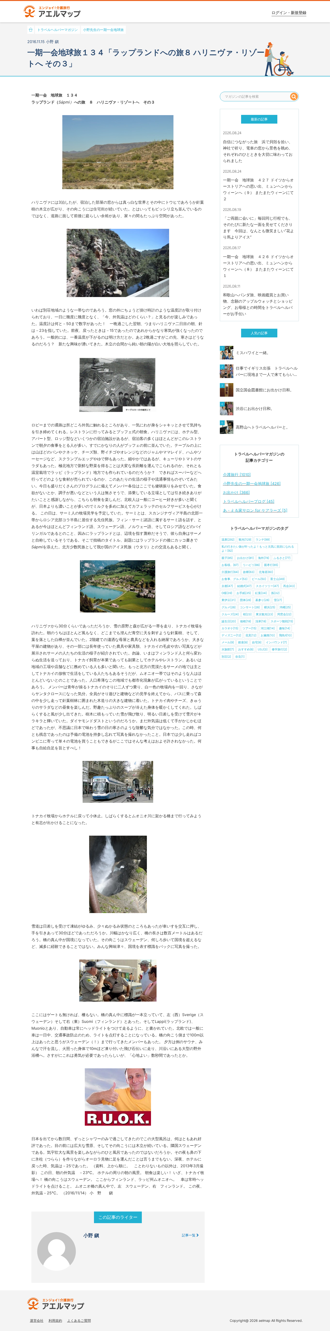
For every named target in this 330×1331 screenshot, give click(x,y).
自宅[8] (256, 642)
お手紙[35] (244, 593)
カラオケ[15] (230, 628)
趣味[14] (284, 628)
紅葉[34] (261, 593)
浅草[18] (260, 621)
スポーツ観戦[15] (282, 621)
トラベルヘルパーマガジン (57, 30)
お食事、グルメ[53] (234, 579)
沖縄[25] (285, 607)
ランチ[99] (263, 539)
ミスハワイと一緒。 (253, 352)
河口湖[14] (268, 628)
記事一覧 (189, 1235)
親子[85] (227, 558)
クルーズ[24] (230, 614)
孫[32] (275, 593)
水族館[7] (228, 649)
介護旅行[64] (230, 572)
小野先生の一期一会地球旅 (103, 30)
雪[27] (278, 600)
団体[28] (245, 600)
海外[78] (263, 558)
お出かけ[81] (245, 558)
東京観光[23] (264, 614)
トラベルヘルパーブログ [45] (248, 501)
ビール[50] (259, 579)
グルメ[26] (229, 607)
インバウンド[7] (276, 642)
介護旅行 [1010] (237, 474)
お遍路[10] (268, 635)
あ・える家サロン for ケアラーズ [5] (255, 510)
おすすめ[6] (245, 649)
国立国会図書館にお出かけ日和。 (265, 389)
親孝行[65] (271, 565)
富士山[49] (277, 579)
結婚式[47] (244, 586)
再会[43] (289, 586)
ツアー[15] (249, 628)
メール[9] (228, 642)
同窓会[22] (284, 614)
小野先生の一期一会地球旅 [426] (252, 483)
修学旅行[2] (279, 649)
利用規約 (55, 1320)
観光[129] (245, 539)
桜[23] (247, 614)
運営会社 (36, 1320)
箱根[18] (245, 621)
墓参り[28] (262, 600)
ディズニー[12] (231, 635)
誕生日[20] (229, 621)
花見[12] (250, 635)
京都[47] (227, 586)
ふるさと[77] (281, 558)
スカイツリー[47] (267, 586)
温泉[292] (228, 539)
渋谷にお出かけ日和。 (255, 408)
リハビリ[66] (251, 565)
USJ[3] (262, 649)
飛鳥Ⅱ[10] (285, 635)
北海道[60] (266, 572)
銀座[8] (243, 642)
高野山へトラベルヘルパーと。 (263, 427)
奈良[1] (239, 656)
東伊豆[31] (229, 600)
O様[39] (227, 593)
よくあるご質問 (79, 1320)
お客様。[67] (230, 565)
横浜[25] (269, 607)
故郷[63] (248, 572)
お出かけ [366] (236, 492)
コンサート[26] (250, 607)
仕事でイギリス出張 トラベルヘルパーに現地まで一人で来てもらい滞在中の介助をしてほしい (267, 372)
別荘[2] (226, 656)
